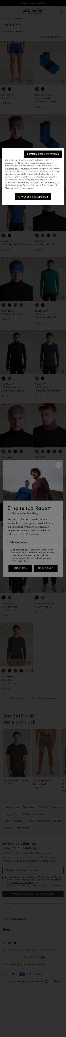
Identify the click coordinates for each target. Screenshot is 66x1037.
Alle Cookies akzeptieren (33, 196)
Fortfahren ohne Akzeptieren (43, 154)
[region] (33, 176)
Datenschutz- (11, 169)
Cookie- (26, 169)
